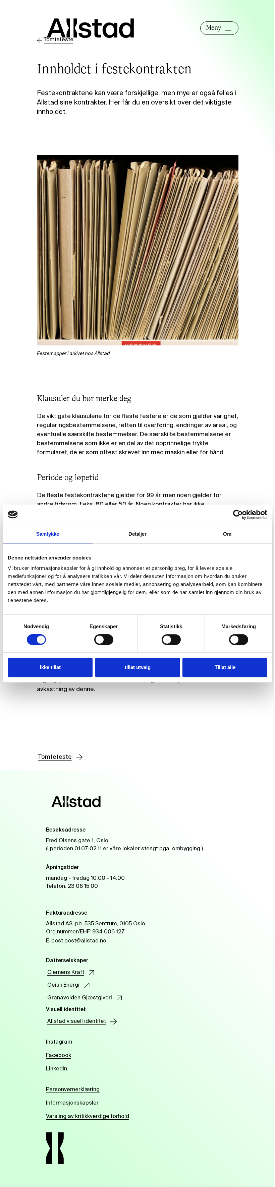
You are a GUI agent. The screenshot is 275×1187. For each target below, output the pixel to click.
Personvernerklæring (73, 1090)
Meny (213, 28)
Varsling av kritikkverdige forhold (87, 1116)
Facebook (58, 1055)
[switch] (103, 639)
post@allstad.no (85, 941)
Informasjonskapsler (72, 1103)
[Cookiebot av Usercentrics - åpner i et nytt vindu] (238, 515)
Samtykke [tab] (47, 534)
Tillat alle (225, 667)
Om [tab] (227, 534)
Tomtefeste (55, 757)
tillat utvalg (138, 667)
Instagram (59, 1042)
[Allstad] (90, 28)
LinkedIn (56, 1069)
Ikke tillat (50, 667)
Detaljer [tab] (137, 534)
